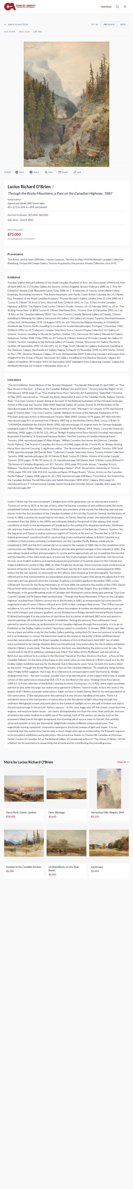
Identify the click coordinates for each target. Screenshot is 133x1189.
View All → (123, 761)
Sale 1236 (24, 31)
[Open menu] (125, 6)
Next (123, 24)
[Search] (117, 6)
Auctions (9, 31)
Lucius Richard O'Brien (29, 186)
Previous (109, 24)
